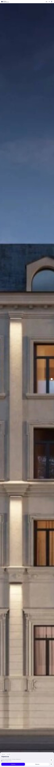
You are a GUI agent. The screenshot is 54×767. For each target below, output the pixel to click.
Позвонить (13, 764)
